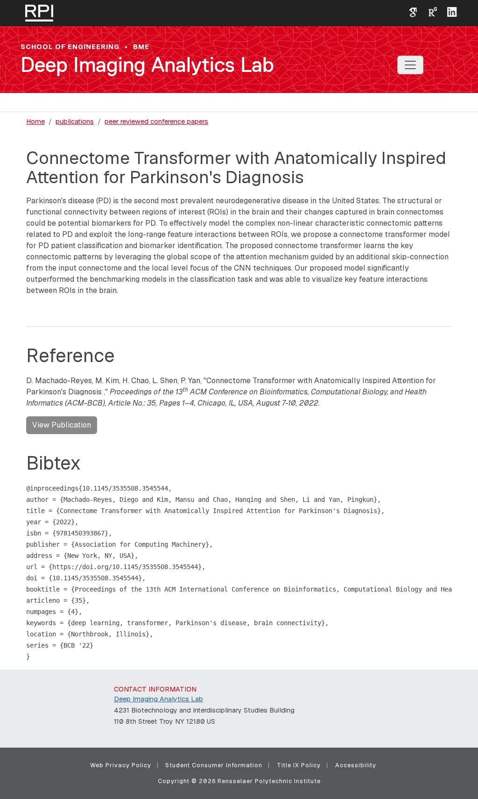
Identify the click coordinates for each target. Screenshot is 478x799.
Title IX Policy (299, 765)
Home (35, 121)
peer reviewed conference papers (156, 121)
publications (75, 121)
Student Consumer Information (213, 765)
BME (141, 47)
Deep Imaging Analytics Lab (147, 64)
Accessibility (355, 765)
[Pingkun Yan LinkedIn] (448, 11)
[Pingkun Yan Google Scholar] (409, 11)
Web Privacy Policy (120, 765)
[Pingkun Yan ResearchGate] (429, 11)
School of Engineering (70, 47)
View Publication (61, 425)
